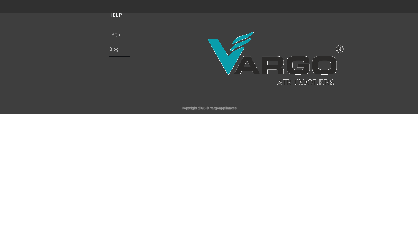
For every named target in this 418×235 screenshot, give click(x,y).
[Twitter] (352, 100)
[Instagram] (372, 100)
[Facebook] (342, 100)
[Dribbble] (381, 100)
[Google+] (362, 100)
